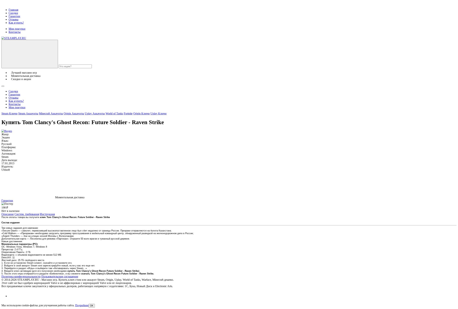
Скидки (13, 13)
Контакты (15, 31)
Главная (13, 9)
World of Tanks (114, 113)
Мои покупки (17, 28)
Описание (7, 214)
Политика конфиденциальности (21, 276)
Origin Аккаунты (74, 113)
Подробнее (82, 305)
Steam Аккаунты (28, 113)
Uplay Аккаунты (95, 113)
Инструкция (47, 214)
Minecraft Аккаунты (51, 113)
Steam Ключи (9, 113)
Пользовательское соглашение (59, 276)
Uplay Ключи (158, 113)
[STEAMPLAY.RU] (13, 38)
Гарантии (14, 16)
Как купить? (16, 22)
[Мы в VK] (12, 296)
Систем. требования (26, 214)
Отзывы (13, 19)
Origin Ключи (141, 113)
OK (91, 305)
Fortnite (128, 113)
